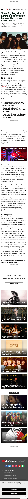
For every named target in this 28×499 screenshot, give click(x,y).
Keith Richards (9, 72)
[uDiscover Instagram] (12, 466)
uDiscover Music (8, 472)
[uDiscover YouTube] (19, 466)
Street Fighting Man (8, 278)
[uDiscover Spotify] (22, 466)
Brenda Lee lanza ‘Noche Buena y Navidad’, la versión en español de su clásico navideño (14, 103)
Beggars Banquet (11, 276)
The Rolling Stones (20, 278)
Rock (20, 276)
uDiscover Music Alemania (10, 478)
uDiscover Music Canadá (10, 475)
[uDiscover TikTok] (16, 466)
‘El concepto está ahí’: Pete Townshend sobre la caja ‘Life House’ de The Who (14, 109)
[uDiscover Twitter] (9, 466)
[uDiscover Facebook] (6, 466)
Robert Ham (5, 30)
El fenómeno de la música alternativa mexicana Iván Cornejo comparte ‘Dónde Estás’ (14, 115)
